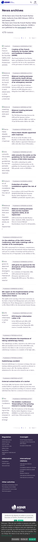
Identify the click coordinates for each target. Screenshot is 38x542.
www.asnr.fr (22, 27)
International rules (6, 446)
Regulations (5, 450)
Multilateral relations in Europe (28, 467)
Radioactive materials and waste (8, 453)
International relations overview (25, 464)
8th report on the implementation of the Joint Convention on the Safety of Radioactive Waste (18, 294)
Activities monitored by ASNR (10, 484)
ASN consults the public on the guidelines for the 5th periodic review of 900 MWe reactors (24, 157)
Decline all (24, 539)
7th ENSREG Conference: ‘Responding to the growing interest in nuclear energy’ (23, 404)
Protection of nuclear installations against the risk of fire (24, 186)
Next (33, 38)
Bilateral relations (24, 473)
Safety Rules (5, 448)
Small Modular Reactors (26, 439)
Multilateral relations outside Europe (27, 470)
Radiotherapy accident (11, 361)
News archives (6, 465)
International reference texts (27, 475)
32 (30, 38)
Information (7, 458)
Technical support (6, 491)
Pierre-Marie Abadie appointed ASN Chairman (24, 133)
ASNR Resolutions (6, 439)
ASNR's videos (5, 463)
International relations (25, 460)
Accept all (32, 539)
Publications (5, 461)
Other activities (8, 482)
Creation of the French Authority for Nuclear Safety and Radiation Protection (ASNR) (23, 52)
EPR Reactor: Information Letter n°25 (21, 317)
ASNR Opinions (6, 442)
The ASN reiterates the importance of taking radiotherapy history (16, 339)
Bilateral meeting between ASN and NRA (22, 111)
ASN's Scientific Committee (9, 489)
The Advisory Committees (9, 487)
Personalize (15, 539)
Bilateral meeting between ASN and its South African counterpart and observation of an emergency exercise (23, 79)
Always (20, 521)
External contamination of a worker (16, 381)
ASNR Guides (5, 444)
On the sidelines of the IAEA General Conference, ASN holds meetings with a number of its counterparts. (17, 242)
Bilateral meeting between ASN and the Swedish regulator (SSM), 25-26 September (22, 212)
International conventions (26, 477)
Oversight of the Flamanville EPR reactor (27, 442)
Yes (15, 521)
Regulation (6, 437)
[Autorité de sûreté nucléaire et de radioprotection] (8, 2)
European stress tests (25, 445)
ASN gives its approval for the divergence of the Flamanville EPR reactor (23, 267)
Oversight (24, 437)
